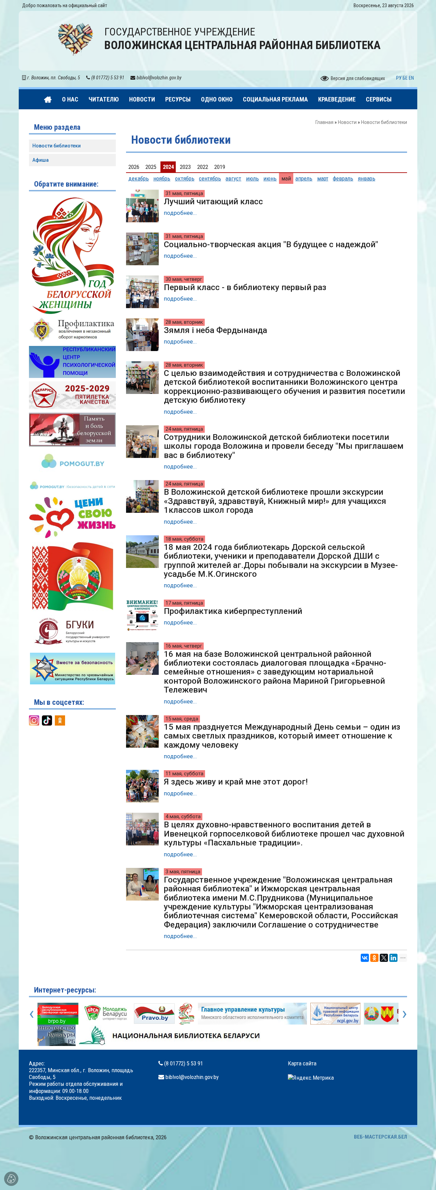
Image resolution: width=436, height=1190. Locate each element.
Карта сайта (302, 1063)
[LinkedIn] (393, 958)
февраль (343, 178)
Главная (324, 122)
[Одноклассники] (374, 958)
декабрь (138, 178)
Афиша (40, 160)
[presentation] (31, 1013)
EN (411, 78)
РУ (399, 78)
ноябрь (161, 178)
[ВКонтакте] (365, 958)
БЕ (405, 78)
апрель (303, 178)
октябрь (184, 178)
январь (366, 178)
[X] (384, 958)
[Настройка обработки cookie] (11, 1179)
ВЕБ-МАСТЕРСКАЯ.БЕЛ (380, 1137)
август (233, 178)
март (322, 178)
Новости (347, 122)
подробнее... (180, 212)
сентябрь (210, 178)
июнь (270, 178)
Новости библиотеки (56, 145)
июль (252, 178)
